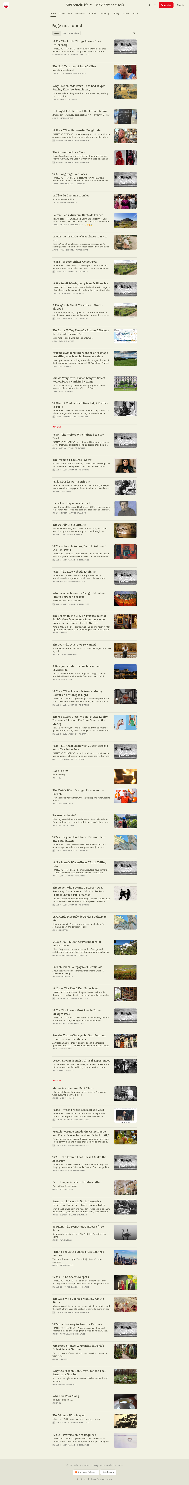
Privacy (95, 1465)
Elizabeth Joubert (67, 825)
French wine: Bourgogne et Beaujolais (77, 967)
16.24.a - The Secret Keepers (70, 1277)
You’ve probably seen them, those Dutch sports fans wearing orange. (81, 799)
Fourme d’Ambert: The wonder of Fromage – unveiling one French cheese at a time (81, 354)
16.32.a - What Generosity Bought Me (76, 130)
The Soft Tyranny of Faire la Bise (74, 66)
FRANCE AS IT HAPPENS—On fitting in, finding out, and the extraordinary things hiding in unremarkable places (80, 1019)
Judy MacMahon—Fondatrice (76, 55)
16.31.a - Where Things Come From (74, 261)
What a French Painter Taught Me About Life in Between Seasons (79, 594)
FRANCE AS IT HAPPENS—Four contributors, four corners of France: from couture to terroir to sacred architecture (80, 871)
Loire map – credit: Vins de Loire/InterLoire (72, 337)
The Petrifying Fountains (69, 524)
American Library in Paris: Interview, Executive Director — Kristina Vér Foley (78, 1203)
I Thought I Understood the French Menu (79, 111)
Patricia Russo (66, 1240)
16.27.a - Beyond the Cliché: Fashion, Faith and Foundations (79, 838)
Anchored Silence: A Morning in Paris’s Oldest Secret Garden (78, 1347)
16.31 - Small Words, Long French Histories (80, 283)
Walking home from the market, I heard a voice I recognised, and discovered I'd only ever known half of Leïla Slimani (81, 465)
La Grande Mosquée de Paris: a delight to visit (79, 918)
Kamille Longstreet (68, 99)
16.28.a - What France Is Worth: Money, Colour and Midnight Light (77, 693)
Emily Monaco (65, 366)
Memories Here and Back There (73, 1088)
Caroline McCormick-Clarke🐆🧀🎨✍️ (76, 225)
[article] (94, 49)
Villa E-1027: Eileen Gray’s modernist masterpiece (76, 943)
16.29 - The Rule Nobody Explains (74, 571)
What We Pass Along (65, 1396)
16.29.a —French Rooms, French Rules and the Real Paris (79, 548)
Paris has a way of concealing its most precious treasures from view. (79, 1354)
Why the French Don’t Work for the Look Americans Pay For (79, 1372)
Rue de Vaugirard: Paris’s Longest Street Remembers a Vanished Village (78, 379)
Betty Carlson (66, 1189)
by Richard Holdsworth (63, 70)
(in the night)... (59, 774)
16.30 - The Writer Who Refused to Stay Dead (78, 436)
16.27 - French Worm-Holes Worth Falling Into (79, 864)
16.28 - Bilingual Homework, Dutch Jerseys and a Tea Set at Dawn (80, 747)
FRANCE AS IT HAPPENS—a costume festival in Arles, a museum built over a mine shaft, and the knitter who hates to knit (81, 179)
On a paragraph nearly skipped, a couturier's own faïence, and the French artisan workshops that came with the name (80, 314)
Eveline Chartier (66, 341)
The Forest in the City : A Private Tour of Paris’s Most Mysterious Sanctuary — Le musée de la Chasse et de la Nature (79, 619)
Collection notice (115, 1465)
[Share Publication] (155, 5)
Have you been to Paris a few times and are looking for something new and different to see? (78, 925)
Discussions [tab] (73, 33)
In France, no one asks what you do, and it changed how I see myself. (81, 649)
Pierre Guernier (66, 391)
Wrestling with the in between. (66, 600)
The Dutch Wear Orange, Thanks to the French (78, 792)
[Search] (149, 5)
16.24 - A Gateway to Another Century (77, 1324)
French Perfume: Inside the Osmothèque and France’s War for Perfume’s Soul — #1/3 (81, 1133)
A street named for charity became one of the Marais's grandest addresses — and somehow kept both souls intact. (80, 1044)
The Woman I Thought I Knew (72, 459)
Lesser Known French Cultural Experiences (81, 1060)
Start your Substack (87, 1472)
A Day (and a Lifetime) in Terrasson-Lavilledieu (76, 667)
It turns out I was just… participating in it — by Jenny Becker (80, 114)
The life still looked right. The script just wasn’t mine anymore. (77, 1260)
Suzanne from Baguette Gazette (73, 250)
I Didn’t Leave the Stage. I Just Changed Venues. (78, 1253)
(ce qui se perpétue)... (62, 1399)
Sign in (180, 5)
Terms (103, 1465)
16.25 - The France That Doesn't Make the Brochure (79, 1158)
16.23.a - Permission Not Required (74, 1435)
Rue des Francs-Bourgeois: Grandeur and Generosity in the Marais (79, 1037)
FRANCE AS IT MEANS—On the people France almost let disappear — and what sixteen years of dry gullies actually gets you (80, 993)
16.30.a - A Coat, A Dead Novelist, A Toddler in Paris (80, 404)
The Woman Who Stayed (68, 1415)
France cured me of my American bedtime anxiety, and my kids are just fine (80, 94)
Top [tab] (64, 33)
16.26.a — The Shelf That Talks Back (75, 988)
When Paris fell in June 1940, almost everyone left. (76, 1419)
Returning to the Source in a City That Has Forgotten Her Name (79, 1235)
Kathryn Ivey (65, 491)
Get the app (108, 1472)
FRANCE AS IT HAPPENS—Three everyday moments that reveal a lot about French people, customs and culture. (79, 50)
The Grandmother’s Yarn (68, 152)
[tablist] (66, 33)
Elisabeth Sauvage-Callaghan (72, 513)
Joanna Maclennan (68, 203)
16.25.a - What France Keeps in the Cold (78, 1109)
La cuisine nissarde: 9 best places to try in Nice (80, 238)
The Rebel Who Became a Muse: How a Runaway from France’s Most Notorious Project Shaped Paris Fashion (78, 891)
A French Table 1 (67, 118)
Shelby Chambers (66, 1070)
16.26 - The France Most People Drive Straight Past (76, 1012)
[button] (53, 13)
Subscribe (166, 5)
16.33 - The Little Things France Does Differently (76, 43)
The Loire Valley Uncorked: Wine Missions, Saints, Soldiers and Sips (80, 332)
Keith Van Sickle (66, 804)
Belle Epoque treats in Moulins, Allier (77, 1182)
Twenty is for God (64, 815)
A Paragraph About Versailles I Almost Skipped (77, 306)
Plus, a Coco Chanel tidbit (64, 1185)
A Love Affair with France (70, 534)
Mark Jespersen (67, 1098)
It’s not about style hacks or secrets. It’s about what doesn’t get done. (80, 1379)
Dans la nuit (60, 771)
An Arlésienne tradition (63, 199)
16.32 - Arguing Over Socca (69, 174)
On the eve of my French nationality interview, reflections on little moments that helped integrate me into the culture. (81, 1065)
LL (60, 778)
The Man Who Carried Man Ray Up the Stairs (78, 1300)
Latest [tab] (57, 33)
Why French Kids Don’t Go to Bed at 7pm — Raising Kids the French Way (80, 87)
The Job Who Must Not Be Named (74, 644)
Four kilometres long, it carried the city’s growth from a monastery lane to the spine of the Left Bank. (78, 386)
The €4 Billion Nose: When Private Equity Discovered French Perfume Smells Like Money (80, 720)
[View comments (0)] (73, 58)
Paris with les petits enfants (71, 481)
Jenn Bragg (63, 930)
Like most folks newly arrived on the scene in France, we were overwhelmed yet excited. (79, 1093)
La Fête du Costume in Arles (70, 195)
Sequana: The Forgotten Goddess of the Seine (78, 1228)
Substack (81, 1479)
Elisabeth (63, 633)
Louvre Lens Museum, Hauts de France (77, 215)
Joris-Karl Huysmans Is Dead (71, 503)
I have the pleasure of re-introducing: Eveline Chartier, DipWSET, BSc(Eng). (78, 972)
